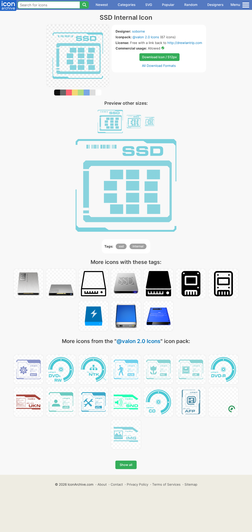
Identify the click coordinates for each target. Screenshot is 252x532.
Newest (102, 5)
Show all (126, 465)
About (102, 484)
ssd (121, 246)
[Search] (84, 5)
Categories (126, 5)
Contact (117, 484)
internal (138, 246)
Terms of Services (166, 484)
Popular (168, 5)
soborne (138, 31)
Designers (215, 5)
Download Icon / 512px (159, 57)
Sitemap (190, 484)
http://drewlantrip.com (184, 43)
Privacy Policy (137, 484)
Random (190, 5)
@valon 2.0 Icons (145, 37)
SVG (148, 5)
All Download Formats (159, 66)
